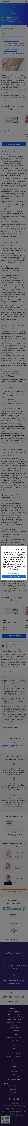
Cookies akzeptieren (14, 576)
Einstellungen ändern (14, 573)
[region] (14, 563)
